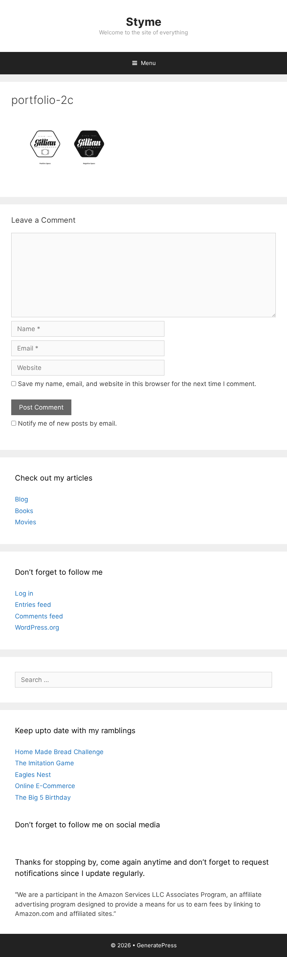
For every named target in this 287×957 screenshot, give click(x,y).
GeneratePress (157, 945)
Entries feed (33, 604)
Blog (21, 499)
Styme (143, 21)
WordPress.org (37, 627)
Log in (24, 593)
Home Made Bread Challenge (59, 752)
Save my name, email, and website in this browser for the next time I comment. (137, 384)
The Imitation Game (44, 763)
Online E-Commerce (45, 786)
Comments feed (39, 616)
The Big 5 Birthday (43, 797)
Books (24, 511)
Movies (25, 522)
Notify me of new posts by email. (67, 423)
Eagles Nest (33, 774)
